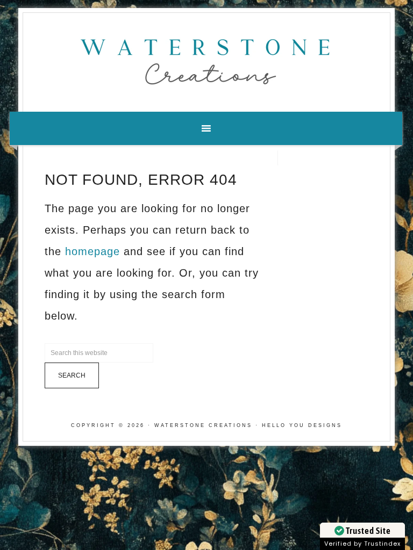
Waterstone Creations (206, 58)
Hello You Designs (302, 425)
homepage (92, 251)
